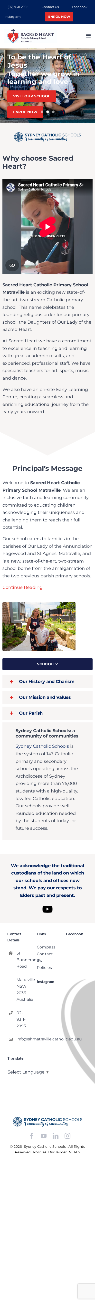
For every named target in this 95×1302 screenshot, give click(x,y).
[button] (47, 681)
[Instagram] (67, 1136)
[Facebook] (32, 1136)
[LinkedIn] (55, 1136)
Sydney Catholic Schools (42, 746)
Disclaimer (58, 1152)
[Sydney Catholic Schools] (47, 1122)
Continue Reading (22, 587)
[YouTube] (44, 1136)
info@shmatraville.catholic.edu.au (23, 1039)
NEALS (74, 1152)
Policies (40, 1152)
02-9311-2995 (21, 1019)
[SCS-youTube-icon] (47, 903)
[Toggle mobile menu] (88, 35)
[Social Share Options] (41, 1066)
